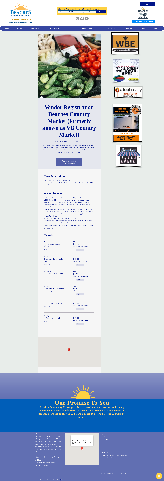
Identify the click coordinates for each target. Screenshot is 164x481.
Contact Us (56, 480)
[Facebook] (82, 18)
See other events (69, 163)
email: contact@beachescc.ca (20, 22)
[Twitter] (87, 18)
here (40, 452)
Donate (49, 480)
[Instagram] (77, 18)
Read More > (48, 228)
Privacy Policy (65, 480)
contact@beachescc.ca (109, 458)
